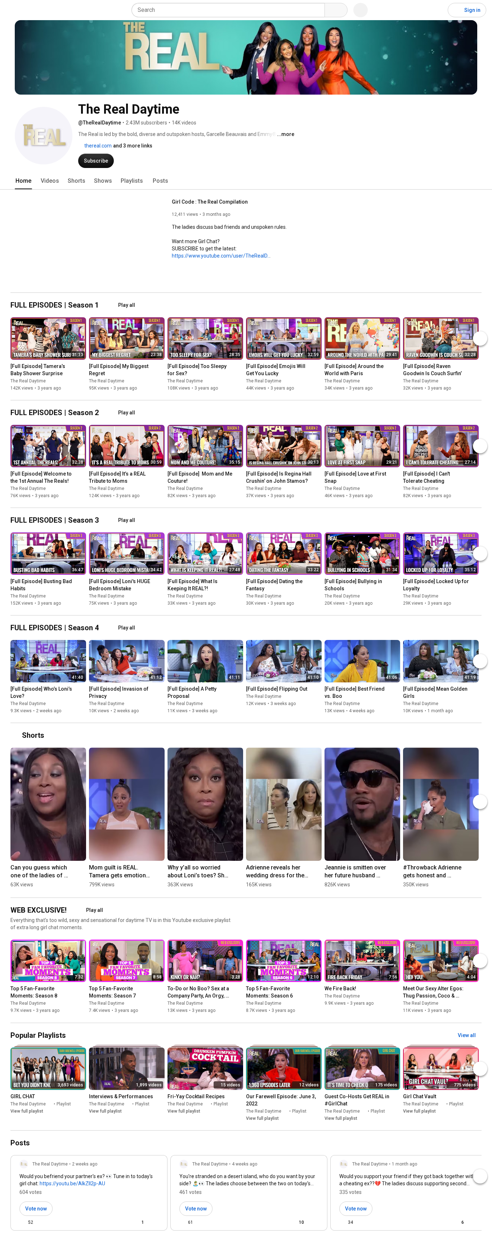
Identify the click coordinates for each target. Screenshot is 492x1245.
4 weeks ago (244, 1164)
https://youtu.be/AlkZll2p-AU (72, 1183)
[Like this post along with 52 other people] (22, 1222)
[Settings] (437, 10)
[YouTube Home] (42, 10)
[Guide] (13, 10)
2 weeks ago (84, 1164)
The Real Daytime (28, 380)
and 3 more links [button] (132, 146)
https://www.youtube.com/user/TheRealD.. (220, 256)
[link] (88, 1195)
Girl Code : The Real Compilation (210, 202)
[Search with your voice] (360, 10)
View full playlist (26, 1111)
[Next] (480, 338)
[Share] (119, 1222)
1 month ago (404, 1164)
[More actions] (82, 367)
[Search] (336, 10)
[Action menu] (155, 1222)
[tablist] (246, 181)
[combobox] (230, 10)
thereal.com (97, 146)
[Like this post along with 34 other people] (342, 1222)
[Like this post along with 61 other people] (182, 1222)
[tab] (23, 181)
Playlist (64, 1104)
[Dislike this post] (42, 1222)
